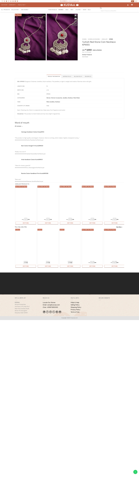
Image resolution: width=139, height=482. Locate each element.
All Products (5, 9)
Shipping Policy (76, 307)
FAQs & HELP (21, 5)
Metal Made (76, 98)
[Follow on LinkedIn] (15, 1)
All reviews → (19, 126)
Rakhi (84, 9)
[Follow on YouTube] (17, 1)
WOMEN (60, 9)
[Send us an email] (11, 1)
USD (136, 1)
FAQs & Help (75, 302)
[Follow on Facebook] (2, 1)
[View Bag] (136, 5)
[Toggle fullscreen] (6, 321)
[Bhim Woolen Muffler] (114, 245)
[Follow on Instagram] (4, 1)
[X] (53, 312)
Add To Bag (26, 223)
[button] (128, 5)
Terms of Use (75, 312)
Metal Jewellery (50, 102)
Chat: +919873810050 (50, 307)
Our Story (4, 5)
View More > (119, 227)
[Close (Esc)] (15, 321)
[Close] (1, 269)
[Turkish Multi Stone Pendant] (25, 201)
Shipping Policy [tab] (67, 76)
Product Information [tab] (54, 76)
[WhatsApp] (44, 312)
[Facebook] (47, 312)
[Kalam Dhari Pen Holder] (47, 245)
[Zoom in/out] (1, 321)
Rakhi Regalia (52, 9)
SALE (89, 9)
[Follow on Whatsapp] (6, 1)
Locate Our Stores (49, 302)
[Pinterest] (57, 312)
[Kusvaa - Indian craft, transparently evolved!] (69, 5)
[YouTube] (60, 312)
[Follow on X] (9, 1)
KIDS (67, 9)
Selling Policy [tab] (78, 76)
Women (84, 39)
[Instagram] (50, 312)
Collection (14, 9)
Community (12, 5)
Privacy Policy (75, 310)
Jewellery (105, 39)
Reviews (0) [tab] (88, 76)
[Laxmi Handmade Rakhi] (25, 245)
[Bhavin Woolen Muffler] (92, 245)
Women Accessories (94, 39)
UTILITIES (78, 9)
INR (132, 1)
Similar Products (87, 55)
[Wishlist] (132, 5)
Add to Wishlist (97, 50)
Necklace (70, 98)
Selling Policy (75, 305)
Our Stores (24, 9)
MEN (72, 9)
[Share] (11, 321)
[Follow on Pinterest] (13, 1)
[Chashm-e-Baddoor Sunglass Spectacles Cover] (70, 245)
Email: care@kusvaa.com (51, 305)
